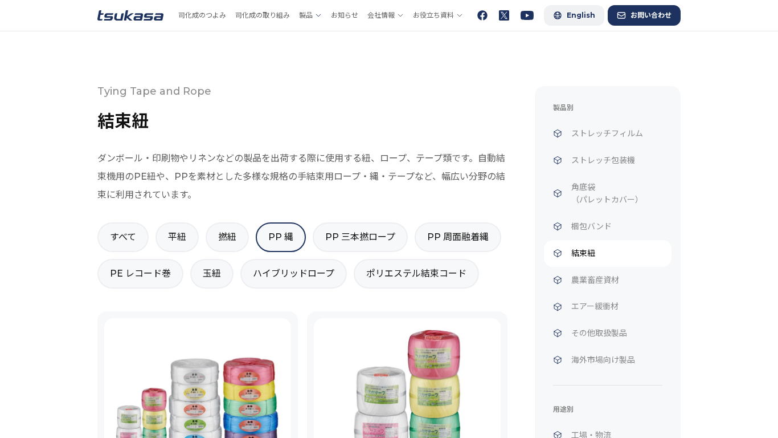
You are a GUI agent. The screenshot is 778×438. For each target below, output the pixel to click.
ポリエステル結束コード (416, 273)
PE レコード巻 (140, 273)
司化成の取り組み (262, 15)
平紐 (177, 237)
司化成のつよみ (202, 15)
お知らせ (344, 15)
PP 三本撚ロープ (360, 237)
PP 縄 (280, 237)
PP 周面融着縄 (458, 237)
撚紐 (227, 237)
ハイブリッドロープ (293, 273)
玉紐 (212, 273)
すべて (123, 237)
